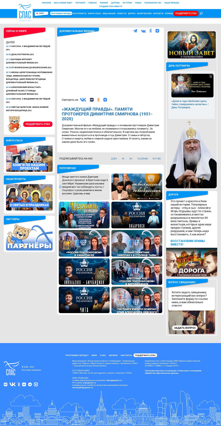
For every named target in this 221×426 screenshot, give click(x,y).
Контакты (158, 13)
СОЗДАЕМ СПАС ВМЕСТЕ (110, 6)
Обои (94, 355)
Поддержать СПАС (38, 124)
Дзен (114, 158)
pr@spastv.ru (89, 383)
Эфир (41, 13)
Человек (104, 3)
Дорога (131, 13)
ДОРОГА (173, 194)
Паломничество (152, 3)
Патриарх (80, 3)
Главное (92, 3)
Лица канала (109, 13)
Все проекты (79, 13)
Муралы (169, 13)
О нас (103, 355)
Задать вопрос (185, 327)
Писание (46, 3)
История (127, 3)
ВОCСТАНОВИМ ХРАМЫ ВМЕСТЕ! (188, 242)
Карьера (113, 355)
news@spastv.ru (114, 380)
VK (123, 158)
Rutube (157, 158)
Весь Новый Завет (63, 3)
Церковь (115, 3)
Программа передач (61, 13)
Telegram (142, 158)
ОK (130, 158)
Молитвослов (144, 13)
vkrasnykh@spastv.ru (82, 387)
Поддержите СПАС (186, 13)
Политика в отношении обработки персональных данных (173, 372)
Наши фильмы (171, 3)
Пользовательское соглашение (160, 371)
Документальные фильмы (77, 31)
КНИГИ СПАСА (94, 13)
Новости (121, 13)
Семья (138, 3)
